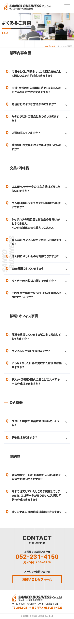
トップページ (50, 46)
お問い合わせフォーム (37, 579)
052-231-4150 (37, 556)
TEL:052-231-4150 (24, 607)
